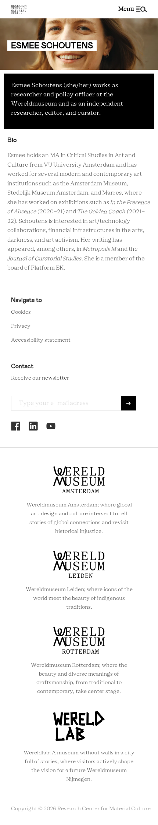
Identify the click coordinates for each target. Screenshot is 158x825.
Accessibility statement (41, 340)
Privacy (20, 326)
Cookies (21, 312)
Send (128, 403)
